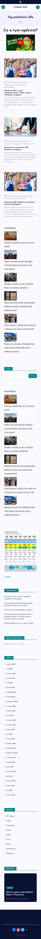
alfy (21, 196)
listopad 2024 (10, 748)
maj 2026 (9, 669)
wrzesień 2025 (11, 706)
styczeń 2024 (10, 795)
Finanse (8, 821)
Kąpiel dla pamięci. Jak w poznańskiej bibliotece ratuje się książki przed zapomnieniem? (19, 306)
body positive (24, 82)
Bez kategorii (10, 816)
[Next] (35, 868)
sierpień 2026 (10, 664)
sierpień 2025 (10, 711)
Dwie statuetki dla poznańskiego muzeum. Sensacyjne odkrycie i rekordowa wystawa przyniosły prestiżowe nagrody (17, 617)
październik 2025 (11, 701)
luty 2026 (9, 683)
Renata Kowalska (13, 82)
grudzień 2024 (11, 743)
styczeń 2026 (10, 687)
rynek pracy (7, 144)
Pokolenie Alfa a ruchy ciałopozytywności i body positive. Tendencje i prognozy (17, 93)
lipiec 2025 (10, 715)
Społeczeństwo (11, 849)
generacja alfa (27, 196)
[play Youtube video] (20, 42)
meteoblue (7, 577)
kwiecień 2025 (11, 725)
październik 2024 (12, 753)
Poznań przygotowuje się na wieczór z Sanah (18, 623)
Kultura (8, 830)
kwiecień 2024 (11, 781)
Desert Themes (34, 924)
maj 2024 (9, 776)
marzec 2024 (10, 785)
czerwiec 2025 (11, 720)
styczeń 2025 (10, 739)
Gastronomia (10, 825)
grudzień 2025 (11, 692)
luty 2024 (9, 790)
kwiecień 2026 (11, 673)
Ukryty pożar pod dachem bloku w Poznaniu (18, 610)
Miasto (8, 835)
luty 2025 (9, 734)
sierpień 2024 (10, 762)
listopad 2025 (10, 697)
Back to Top (21, 935)
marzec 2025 (10, 729)
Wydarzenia (10, 853)
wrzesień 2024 (11, 757)
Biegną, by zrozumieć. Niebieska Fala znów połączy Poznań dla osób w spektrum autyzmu (19, 347)
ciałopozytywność (9, 85)
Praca (8, 839)
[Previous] (32, 868)
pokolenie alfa (24, 141)
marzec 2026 (10, 678)
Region (8, 844)
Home (20, 22)
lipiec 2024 (10, 767)
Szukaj (8, 369)
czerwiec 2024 (11, 771)
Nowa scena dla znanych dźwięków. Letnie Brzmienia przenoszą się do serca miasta (18, 265)
